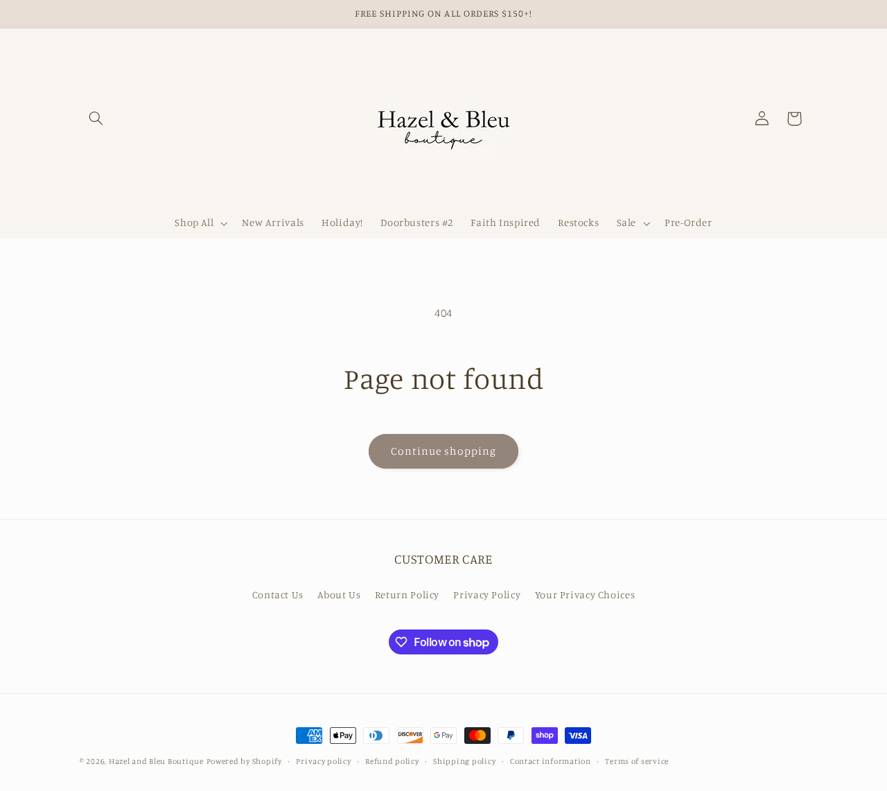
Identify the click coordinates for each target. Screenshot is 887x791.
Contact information (550, 761)
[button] (96, 118)
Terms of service (637, 761)
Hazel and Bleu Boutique (156, 761)
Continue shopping (444, 451)
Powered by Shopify (244, 761)
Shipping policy (464, 761)
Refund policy (392, 761)
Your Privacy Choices (585, 594)
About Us (338, 594)
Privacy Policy (486, 594)
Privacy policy (323, 761)
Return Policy (407, 594)
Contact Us (278, 594)
